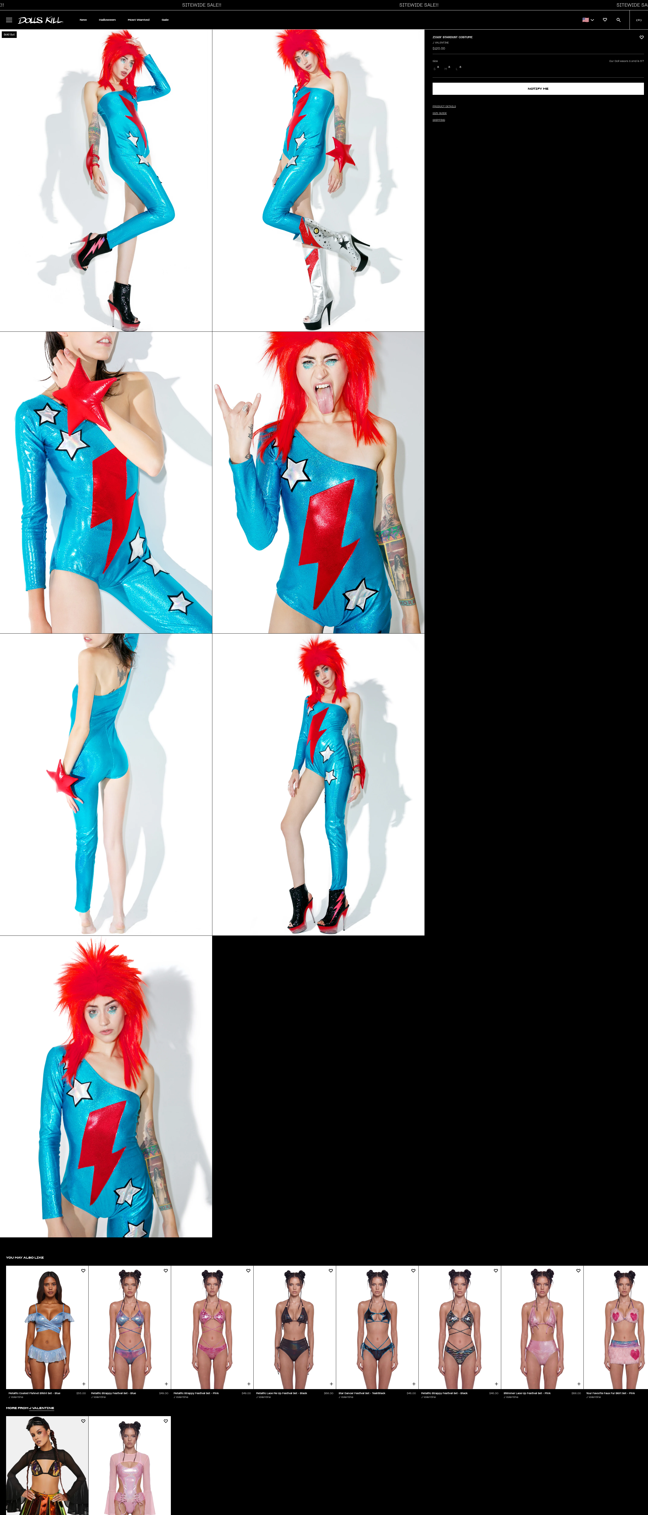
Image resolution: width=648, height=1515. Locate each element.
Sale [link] (165, 19)
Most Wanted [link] (139, 19)
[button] (200, 5)
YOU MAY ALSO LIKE (25, 1257)
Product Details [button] (444, 106)
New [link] (83, 19)
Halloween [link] (107, 19)
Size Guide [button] (440, 113)
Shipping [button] (439, 120)
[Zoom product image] (106, 180)
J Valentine (441, 42)
